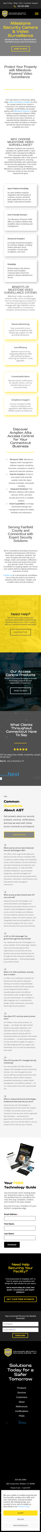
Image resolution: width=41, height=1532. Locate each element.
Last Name (9, 1233)
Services (21, 1392)
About (22, 1402)
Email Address (11, 1214)
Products (21, 1388)
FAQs (21, 1416)
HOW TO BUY (20, 49)
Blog (15, 3)
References (21, 1406)
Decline (20, 1519)
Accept (20, 1513)
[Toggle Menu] (36, 14)
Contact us (7, 575)
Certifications (21, 1411)
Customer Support (31, 3)
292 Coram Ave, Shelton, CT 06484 (20, 1484)
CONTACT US (20, 632)
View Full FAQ (19, 835)
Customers (21, 1397)
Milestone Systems (21, 111)
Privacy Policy (24, 1506)
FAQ (20, 3)
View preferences (20, 1525)
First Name (9, 1224)
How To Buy (7, 3)
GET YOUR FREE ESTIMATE (20, 1299)
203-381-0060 (23, 6)
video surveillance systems (20, 102)
